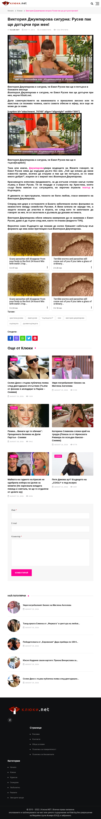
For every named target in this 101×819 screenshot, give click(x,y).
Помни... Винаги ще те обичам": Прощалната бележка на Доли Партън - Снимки (25, 434)
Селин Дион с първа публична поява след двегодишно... (51, 679)
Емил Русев (32, 318)
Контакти (36, 739)
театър (86, 187)
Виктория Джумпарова (75, 318)
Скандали (14, 782)
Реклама (36, 734)
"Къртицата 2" (47, 318)
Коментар (16, 536)
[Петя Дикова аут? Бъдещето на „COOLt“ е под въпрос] (72, 464)
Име (14, 510)
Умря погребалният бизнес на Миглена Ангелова (47, 605)
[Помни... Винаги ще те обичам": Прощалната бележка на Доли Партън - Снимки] (28, 415)
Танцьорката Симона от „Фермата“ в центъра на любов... (51, 624)
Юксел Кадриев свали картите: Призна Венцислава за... (50, 660)
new (59, 318)
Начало (11, 11)
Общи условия (38, 744)
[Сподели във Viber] (16, 338)
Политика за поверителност (44, 749)
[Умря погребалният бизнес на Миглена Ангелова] (72, 367)
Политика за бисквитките (43, 754)
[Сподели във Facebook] (10, 338)
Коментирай (21, 573)
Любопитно (15, 787)
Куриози (13, 777)
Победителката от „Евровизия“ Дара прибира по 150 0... (50, 642)
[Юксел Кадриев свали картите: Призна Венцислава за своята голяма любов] (14, 662)
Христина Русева (16, 318)
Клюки (19, 11)
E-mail (14, 523)
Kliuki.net (14, 30)
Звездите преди (17, 798)
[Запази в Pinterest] (35, 338)
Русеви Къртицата (30, 324)
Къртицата (14, 324)
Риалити (13, 793)
